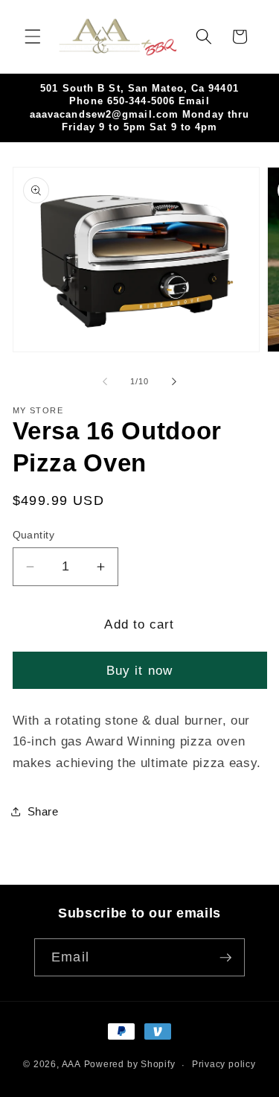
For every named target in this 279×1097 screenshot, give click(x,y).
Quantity (34, 535)
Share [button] (43, 811)
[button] (33, 36)
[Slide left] (105, 381)
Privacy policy (224, 1064)
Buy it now (139, 670)
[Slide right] (174, 381)
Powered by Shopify (130, 1065)
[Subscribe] (225, 957)
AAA (71, 1065)
